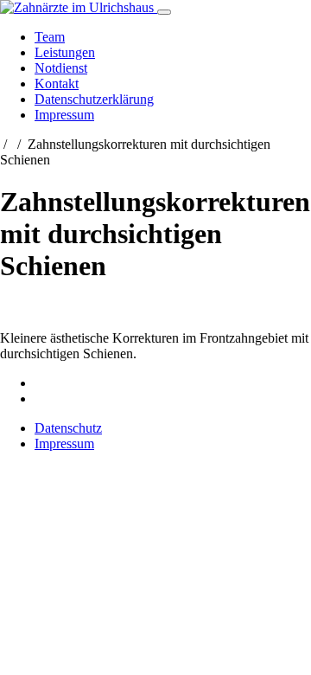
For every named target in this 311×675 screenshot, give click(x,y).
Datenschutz (68, 428)
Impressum (64, 114)
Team (50, 36)
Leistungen (65, 52)
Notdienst (61, 68)
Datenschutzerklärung (94, 99)
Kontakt (57, 83)
